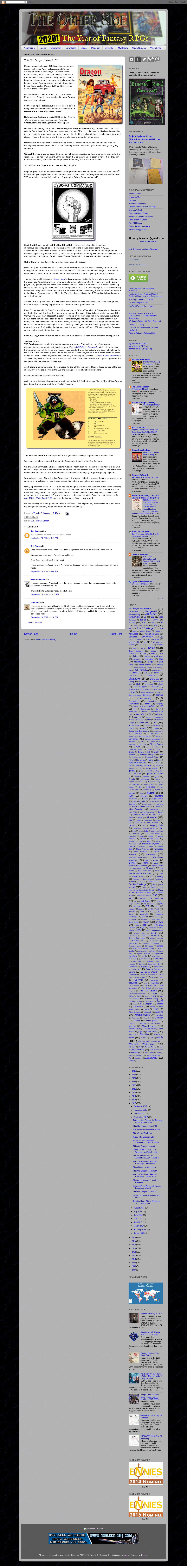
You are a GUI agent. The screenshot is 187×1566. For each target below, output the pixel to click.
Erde (158, 749)
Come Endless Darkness (140, 695)
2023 (134, 1082)
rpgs (142, 927)
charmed (143, 682)
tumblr (135, 1004)
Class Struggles (140, 687)
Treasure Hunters (135, 1001)
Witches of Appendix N (138, 230)
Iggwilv (142, 801)
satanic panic (157, 930)
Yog (130, 1058)
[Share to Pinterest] (36, 517)
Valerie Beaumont (135, 1012)
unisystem (138, 1006)
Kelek (140, 817)
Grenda (132, 779)
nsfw (133, 882)
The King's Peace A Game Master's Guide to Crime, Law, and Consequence (145, 295)
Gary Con (159, 771)
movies (132, 863)
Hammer (136, 784)
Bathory (154, 651)
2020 (134, 1092)
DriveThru (133, 739)
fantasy (132, 754)
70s (146, 626)
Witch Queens (139, 48)
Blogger (144, 1555)
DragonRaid (133, 736)
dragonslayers (145, 736)
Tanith (136, 977)
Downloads (71, 48)
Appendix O (29, 48)
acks (134, 631)
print (157, 906)
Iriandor (157, 806)
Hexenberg (147, 789)
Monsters (95, 48)
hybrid (146, 799)
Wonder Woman (150, 1047)
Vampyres (135, 1018)
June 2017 (138, 1215)
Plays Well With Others (138, 213)
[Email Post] (66, 513)
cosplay (159, 704)
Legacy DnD (156, 825)
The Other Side (134, 260)
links (134, 831)
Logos (84, 48)
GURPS (131, 782)
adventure (133, 637)
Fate (161, 754)
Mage (142, 836)
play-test (136, 906)
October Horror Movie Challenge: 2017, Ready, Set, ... (147, 1202)
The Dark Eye (150, 985)
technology (155, 980)
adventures (147, 636)
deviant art (139, 720)
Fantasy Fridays (147, 754)
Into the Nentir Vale (141, 807)
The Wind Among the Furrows (141, 306)
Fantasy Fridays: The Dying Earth (150, 1354)
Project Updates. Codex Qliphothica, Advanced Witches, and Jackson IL (145, 139)
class (160, 684)
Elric (148, 747)
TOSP (146, 996)
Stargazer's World (140, 475)
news (157, 871)
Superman (145, 967)
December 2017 (141, 1106)
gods (157, 777)
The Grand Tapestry (140, 387)
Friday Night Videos (142, 765)
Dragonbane (158, 731)
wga (140, 1032)
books (160, 664)
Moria (147, 860)
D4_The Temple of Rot (138, 303)
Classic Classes (158, 689)
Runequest (152, 927)
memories (142, 846)
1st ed (143, 619)
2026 (134, 1071)
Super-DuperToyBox (141, 450)
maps (141, 841)
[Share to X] (31, 517)
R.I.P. (151, 911)
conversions (134, 704)
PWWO (132, 912)
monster (132, 854)
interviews (159, 804)
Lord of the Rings (157, 831)
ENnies (149, 749)
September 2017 (141, 1117)
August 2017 (139, 1208)
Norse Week (147, 879)
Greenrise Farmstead (140, 584)
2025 (134, 1075)
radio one (35, 603)
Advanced (133, 633)
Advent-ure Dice (152, 634)
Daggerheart (145, 709)
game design (152, 768)
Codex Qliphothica (147, 692)
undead (160, 1004)
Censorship (132, 675)
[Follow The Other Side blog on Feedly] (138, 281)
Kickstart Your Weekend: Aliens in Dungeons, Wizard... (147, 1187)
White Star (144, 1034)
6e (141, 625)
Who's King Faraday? (151, 405)
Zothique (132, 1061)
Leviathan (136, 828)
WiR (152, 1038)
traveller (135, 999)
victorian (159, 1017)
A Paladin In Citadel (141, 532)
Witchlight (132, 1047)
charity (131, 682)
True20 (160, 1001)
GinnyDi (137, 776)
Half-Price (140, 782)
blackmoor (137, 659)
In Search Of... (135, 197)
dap (157, 709)
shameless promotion (151, 943)
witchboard (156, 1041)
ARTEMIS (156, 642)
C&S (130, 670)
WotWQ (135, 1052)
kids (130, 820)
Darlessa (144, 711)
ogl (154, 884)
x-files (159, 1052)
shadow (160, 938)
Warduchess (155, 1023)
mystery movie (157, 866)
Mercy (151, 846)
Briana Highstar (139, 667)
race (158, 911)
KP (130, 823)
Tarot (153, 977)
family (156, 752)
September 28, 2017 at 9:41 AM (44, 538)
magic (150, 836)
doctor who (134, 725)
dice (149, 720)
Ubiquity (148, 1004)
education (132, 744)
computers (152, 701)
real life (145, 917)
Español (131, 752)
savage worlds (139, 933)
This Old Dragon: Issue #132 (145, 1126)
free (130, 765)
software (152, 951)
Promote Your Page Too (137, 265)
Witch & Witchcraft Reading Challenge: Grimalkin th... (145, 1163)
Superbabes (133, 966)
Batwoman (132, 653)
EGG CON (143, 744)
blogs (150, 661)
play (161, 904)
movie (155, 860)
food (158, 760)
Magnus (143, 839)
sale (147, 930)
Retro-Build (156, 919)
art (145, 642)
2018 (134, 1100)
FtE (140, 768)
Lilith (161, 828)
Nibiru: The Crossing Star (143, 1137)
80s (32, 521)
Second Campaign (136, 938)
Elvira (157, 747)
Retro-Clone (133, 922)
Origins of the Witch (142, 895)
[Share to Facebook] (33, 517)
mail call (154, 839)
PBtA (158, 901)
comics (159, 695)
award (135, 648)
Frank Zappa (155, 763)
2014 (134, 1245)
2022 (134, 1085)
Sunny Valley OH (154, 964)
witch (159, 1037)
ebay (143, 741)
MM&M (156, 851)
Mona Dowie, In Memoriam (144, 1167)
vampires (159, 1015)
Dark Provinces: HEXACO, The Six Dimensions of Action (145, 535)
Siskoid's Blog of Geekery (143, 403)
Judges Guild (156, 814)
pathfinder (145, 901)
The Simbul (146, 988)
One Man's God (135, 210)
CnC (133, 692)
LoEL (146, 831)
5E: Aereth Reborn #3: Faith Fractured (145, 321)
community (144, 698)
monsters (150, 854)
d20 (161, 706)
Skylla (131, 951)
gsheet (157, 779)
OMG (152, 887)
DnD (155, 722)
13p (152, 617)
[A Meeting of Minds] (140, 389)
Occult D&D (154, 882)
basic (151, 648)
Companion (133, 701)
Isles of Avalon (136, 809)
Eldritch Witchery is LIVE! (151, 1314)
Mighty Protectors (142, 849)
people (131, 904)
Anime (156, 639)
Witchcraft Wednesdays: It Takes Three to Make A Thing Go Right (151, 1376)
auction (150, 645)
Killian (139, 820)
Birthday (147, 656)
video (137, 1021)
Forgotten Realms (137, 762)
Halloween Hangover (155, 782)
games (132, 770)
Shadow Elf (137, 941)
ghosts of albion (155, 773)
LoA (140, 831)
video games (152, 1021)
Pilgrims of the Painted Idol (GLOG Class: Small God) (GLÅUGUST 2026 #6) (145, 432)
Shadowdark (154, 941)
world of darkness (156, 1050)
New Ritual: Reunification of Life (146, 1130)
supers (135, 969)
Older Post (116, 633)
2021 (134, 1089)
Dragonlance (137, 733)
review (146, 922)
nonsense (136, 879)
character (135, 678)
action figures (145, 631)
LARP (144, 825)
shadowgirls (133, 943)
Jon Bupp (35, 531)
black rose (158, 656)
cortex (147, 704)
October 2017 (140, 1114)
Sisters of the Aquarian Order (143, 948)
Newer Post (31, 633)
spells (144, 956)
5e (162, 622)
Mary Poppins (134, 844)
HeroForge (150, 787)
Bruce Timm (157, 667)
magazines (132, 836)
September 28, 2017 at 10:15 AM (45, 594)
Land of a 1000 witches (146, 823)
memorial (132, 846)
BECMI (143, 654)
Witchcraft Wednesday (141, 1044)
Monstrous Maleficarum (138, 857)
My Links (109, 48)
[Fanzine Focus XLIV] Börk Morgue (151, 363)
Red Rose (156, 917)
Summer (142, 964)
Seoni (152, 938)
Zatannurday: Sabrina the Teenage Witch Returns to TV (147, 1121)
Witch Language (144, 1041)
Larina (131, 825)
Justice (131, 817)
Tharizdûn (154, 983)
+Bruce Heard (59, 279)
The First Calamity (136, 325)
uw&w (146, 1009)
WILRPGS (144, 1038)
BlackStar (149, 659)
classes (155, 687)
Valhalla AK (147, 1012)
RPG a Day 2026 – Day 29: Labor (145, 477)
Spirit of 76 (132, 959)
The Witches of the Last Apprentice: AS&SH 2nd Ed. (146, 1157)
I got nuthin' (157, 799)
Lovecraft (136, 834)
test (145, 983)
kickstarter (152, 817)
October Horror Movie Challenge (142, 207)
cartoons (147, 673)
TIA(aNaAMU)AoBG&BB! (137, 993)
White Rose (133, 1034)
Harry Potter (148, 784)
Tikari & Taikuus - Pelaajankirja (142, 333)
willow (131, 1037)
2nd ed (132, 622)
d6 (134, 709)
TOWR (153, 996)
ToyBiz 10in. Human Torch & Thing (151, 453)
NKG (151, 876)
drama (158, 736)
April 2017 (138, 1222)
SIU (159, 948)
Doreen (147, 726)
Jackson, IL (133, 200)
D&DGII (151, 706)
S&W (139, 930)
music (155, 863)
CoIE (158, 692)
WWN (152, 1052)
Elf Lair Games (156, 744)
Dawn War (139, 714)
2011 (134, 1256)
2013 (134, 1248)
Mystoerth (123, 48)
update (152, 1007)
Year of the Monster (153, 1055)
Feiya (131, 760)
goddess (147, 777)
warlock (132, 1026)
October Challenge (137, 884)
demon (159, 714)
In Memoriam (154, 801)
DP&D (131, 728)
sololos (127, 1555)
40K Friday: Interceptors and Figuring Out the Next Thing (151, 560)
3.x (143, 622)
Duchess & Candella (152, 739)
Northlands (159, 879)
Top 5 (139, 996)
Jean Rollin (133, 812)
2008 (134, 1266)
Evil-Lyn (141, 752)
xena (130, 1055)
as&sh (131, 645)
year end (139, 1055)
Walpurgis (143, 1023)
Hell (139, 787)
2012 (134, 1252)
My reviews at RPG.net (138, 346)
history (157, 789)
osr (130, 898)
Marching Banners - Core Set (141, 300)
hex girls (135, 789)
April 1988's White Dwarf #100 (38, 498)
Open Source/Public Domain (144, 890)
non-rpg (160, 877)
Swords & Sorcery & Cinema (141, 217)
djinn (133, 723)
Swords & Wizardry (150, 972)
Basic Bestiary (136, 651)
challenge (151, 675)
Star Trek (159, 959)
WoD (140, 1047)
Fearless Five (136, 757)
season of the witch (150, 936)
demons (137, 717)
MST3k (146, 863)
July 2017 (138, 1212)
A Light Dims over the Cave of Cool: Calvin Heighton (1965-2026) (150, 1397)
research (144, 919)
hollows (132, 793)
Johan (160, 812)
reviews (159, 922)
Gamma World (146, 771)
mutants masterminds (138, 866)
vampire (159, 1012)
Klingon (158, 820)
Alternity (139, 639)
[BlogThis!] (28, 517)
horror (151, 792)
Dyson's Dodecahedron (142, 582)
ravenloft (144, 914)
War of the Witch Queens (139, 226)
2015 (134, 1241)
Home (73, 633)
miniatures (158, 849)
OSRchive (142, 898)
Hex (161, 787)
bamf (143, 648)
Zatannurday (151, 1058)
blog (161, 659)
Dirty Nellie (159, 720)
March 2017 (139, 1226)
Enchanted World (135, 749)
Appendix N (134, 642)
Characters (55, 48)
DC (150, 714)
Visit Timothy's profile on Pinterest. (143, 249)
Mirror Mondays (140, 851)
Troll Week (149, 1001)
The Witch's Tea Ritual (142, 1133)
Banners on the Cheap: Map (140, 349)
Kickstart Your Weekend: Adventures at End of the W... (146, 1141)
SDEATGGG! (133, 935)
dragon (156, 728)
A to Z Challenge (145, 628)
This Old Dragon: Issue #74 (144, 1192)
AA (161, 629)
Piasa (139, 904)
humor (144, 796)
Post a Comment (35, 623)
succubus (132, 964)
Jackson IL (154, 809)
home (142, 793)
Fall (148, 752)
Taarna (142, 974)
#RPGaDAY (151, 614)
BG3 (161, 653)
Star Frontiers (146, 959)
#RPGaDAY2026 (134, 617)
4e (152, 622)
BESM (153, 653)
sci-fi (153, 933)
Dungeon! (132, 741)
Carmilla (135, 673)
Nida (161, 874)
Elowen (137, 747)
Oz (135, 901)
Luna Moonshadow (153, 833)
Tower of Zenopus (140, 554)
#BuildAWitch (134, 612)
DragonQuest (153, 733)
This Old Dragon (42, 521)
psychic (150, 909)
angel (148, 639)
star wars (137, 961)
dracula (142, 728)
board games (145, 665)
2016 (134, 1238)
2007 (134, 1270)
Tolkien (131, 996)
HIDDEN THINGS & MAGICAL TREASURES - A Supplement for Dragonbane (142, 316)
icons (134, 801)
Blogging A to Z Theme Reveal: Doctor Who (150, 1333)
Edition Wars (155, 741)
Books (43, 48)
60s (135, 625)
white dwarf (151, 1031)
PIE (145, 904)
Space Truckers (143, 954)
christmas (149, 684)
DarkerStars (133, 711)
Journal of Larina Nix (140, 814)
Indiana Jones (147, 804)
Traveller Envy (151, 999)
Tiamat (154, 993)
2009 (134, 1263)
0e (145, 617)
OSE (155, 895)
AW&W (160, 645)
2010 (134, 1259)
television (133, 982)
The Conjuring (134, 985)
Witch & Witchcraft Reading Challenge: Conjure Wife (144, 1175)
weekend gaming (150, 1029)
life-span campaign (149, 828)
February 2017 (140, 1230)
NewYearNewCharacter (140, 873)
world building (137, 1049)
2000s (156, 620)
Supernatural (158, 966)
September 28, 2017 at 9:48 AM (44, 571)
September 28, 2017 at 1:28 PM (44, 617)
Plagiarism (152, 904)
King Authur (148, 820)
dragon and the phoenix (139, 731)
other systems (156, 898)
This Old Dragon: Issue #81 (144, 1146)
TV (141, 1004)
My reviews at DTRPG (138, 344)
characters (154, 679)
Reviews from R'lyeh (141, 360)
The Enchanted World (138, 220)
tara (143, 977)
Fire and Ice (140, 760)
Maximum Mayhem (150, 844)
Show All (160, 599)
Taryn (161, 977)
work (161, 1047)
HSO (131, 796)
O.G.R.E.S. (142, 882)
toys (161, 996)
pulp (157, 909)
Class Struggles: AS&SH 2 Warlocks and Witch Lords (145, 1151)
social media (142, 951)
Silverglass (149, 946)
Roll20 (137, 925)
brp (149, 667)
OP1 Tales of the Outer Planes (106, 355)
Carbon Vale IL (157, 670)
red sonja (132, 919)
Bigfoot (135, 656)
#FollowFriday (134, 614)
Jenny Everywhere (147, 812)
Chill (138, 684)
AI (132, 639)
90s (130, 629)
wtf (146, 1052)
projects (131, 909)
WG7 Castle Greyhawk (86, 347)
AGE (161, 637)
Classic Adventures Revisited (139, 689)
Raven (131, 914)
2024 (134, 1078)
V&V (157, 1009)
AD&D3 (157, 631)
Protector (140, 909)
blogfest (138, 661)
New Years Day (144, 871)
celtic (156, 673)
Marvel (158, 841)
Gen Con (137, 774)
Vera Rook (147, 1018)
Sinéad (160, 946)
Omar (144, 887)
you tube (138, 1058)
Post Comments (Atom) (46, 639)
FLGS (150, 760)
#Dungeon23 (151, 611)
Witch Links (155, 48)
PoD (147, 906)
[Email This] (25, 517)
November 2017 (141, 1110)
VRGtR (131, 1023)
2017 (134, 1103)
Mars (149, 841)
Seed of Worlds (139, 428)
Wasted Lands (149, 1026)
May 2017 (138, 1219)
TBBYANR (138, 980)
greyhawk (145, 779)
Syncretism (133, 974)
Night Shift (137, 876)
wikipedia (157, 1034)
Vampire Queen (142, 1015)
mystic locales (137, 868)
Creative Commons (139, 706)
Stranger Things (153, 961)
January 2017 (140, 1233)
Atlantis (141, 645)
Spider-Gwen (156, 956)
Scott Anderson (38, 580)
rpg (144, 925)
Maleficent (132, 841)
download (156, 726)
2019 (134, 1096)
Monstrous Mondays (137, 203)
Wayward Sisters (135, 1029)
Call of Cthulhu (141, 670)
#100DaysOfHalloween (140, 608)
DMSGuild (143, 723)
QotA (142, 912)
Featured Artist (135, 194)
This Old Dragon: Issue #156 (145, 1171)
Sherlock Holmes (135, 946)
